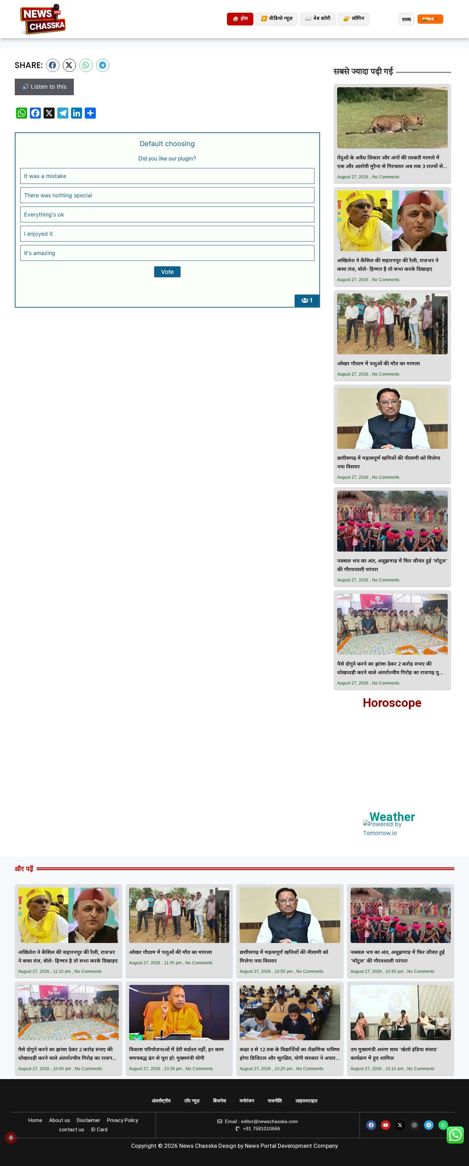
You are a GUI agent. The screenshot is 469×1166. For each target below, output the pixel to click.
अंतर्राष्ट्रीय (161, 1100)
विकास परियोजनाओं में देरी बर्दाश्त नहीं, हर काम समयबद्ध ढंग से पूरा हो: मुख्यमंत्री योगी (176, 1054)
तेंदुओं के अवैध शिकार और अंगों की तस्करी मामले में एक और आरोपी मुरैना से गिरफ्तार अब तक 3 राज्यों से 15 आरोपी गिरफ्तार (390, 163)
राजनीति (275, 1100)
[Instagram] (414, 1125)
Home (35, 1120)
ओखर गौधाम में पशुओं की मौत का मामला (378, 364)
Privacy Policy (122, 1120)
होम (240, 19)
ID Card (99, 1129)
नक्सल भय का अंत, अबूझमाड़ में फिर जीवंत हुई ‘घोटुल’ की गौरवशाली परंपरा (392, 565)
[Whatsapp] (443, 1125)
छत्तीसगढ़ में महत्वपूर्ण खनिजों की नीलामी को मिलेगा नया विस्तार (388, 462)
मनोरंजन (247, 1100)
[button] (52, 65)
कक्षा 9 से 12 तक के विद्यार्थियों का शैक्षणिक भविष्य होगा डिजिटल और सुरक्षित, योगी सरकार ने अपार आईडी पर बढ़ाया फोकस (290, 1055)
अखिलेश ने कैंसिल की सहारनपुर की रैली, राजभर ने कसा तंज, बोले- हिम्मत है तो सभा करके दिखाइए (387, 265)
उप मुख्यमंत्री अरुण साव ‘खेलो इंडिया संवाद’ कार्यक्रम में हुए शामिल (394, 1054)
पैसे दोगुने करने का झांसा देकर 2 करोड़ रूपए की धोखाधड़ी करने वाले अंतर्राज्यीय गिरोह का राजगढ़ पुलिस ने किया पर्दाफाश (392, 669)
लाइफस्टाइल (306, 1100)
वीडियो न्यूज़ (277, 19)
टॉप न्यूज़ (191, 1100)
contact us (71, 1129)
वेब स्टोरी (318, 19)
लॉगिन (353, 19)
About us (59, 1120)
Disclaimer (88, 1120)
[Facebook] (371, 1125)
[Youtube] (385, 1125)
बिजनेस (219, 1100)
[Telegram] (429, 1125)
